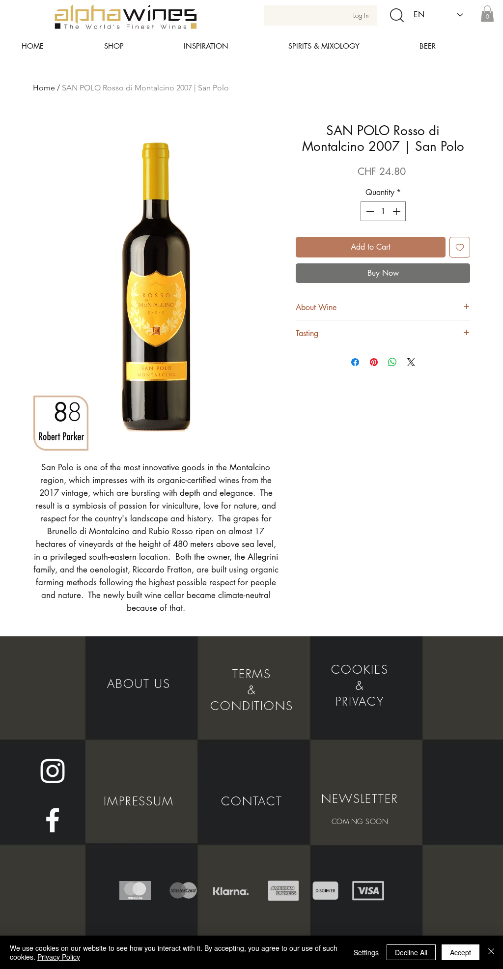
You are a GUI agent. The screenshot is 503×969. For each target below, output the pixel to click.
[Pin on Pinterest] (374, 362)
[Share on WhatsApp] (392, 362)
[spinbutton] (383, 211)
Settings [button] (366, 952)
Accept (460, 952)
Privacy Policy (58, 957)
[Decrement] (369, 211)
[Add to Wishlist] (459, 247)
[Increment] (397, 211)
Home (44, 87)
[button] (487, 13)
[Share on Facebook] (355, 362)
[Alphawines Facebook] (52, 820)
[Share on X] (411, 362)
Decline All (411, 952)
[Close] (491, 952)
